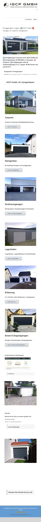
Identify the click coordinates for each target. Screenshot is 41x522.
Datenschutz (33, 508)
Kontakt (21, 510)
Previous (29, 19)
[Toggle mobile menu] (37, 10)
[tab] (20, 82)
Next (35, 19)
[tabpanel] (20, 277)
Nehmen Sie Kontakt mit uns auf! (20, 492)
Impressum (26, 508)
